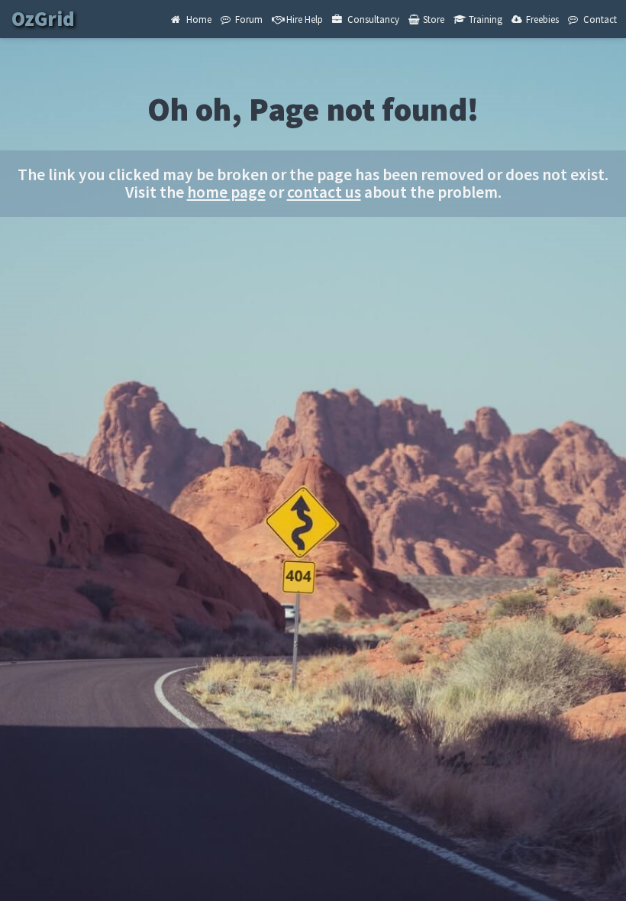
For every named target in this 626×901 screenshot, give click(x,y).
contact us (324, 192)
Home (197, 19)
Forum (248, 19)
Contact (599, 19)
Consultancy (372, 19)
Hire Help (303, 19)
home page (226, 192)
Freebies (541, 19)
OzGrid (45, 18)
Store (432, 19)
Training (484, 19)
